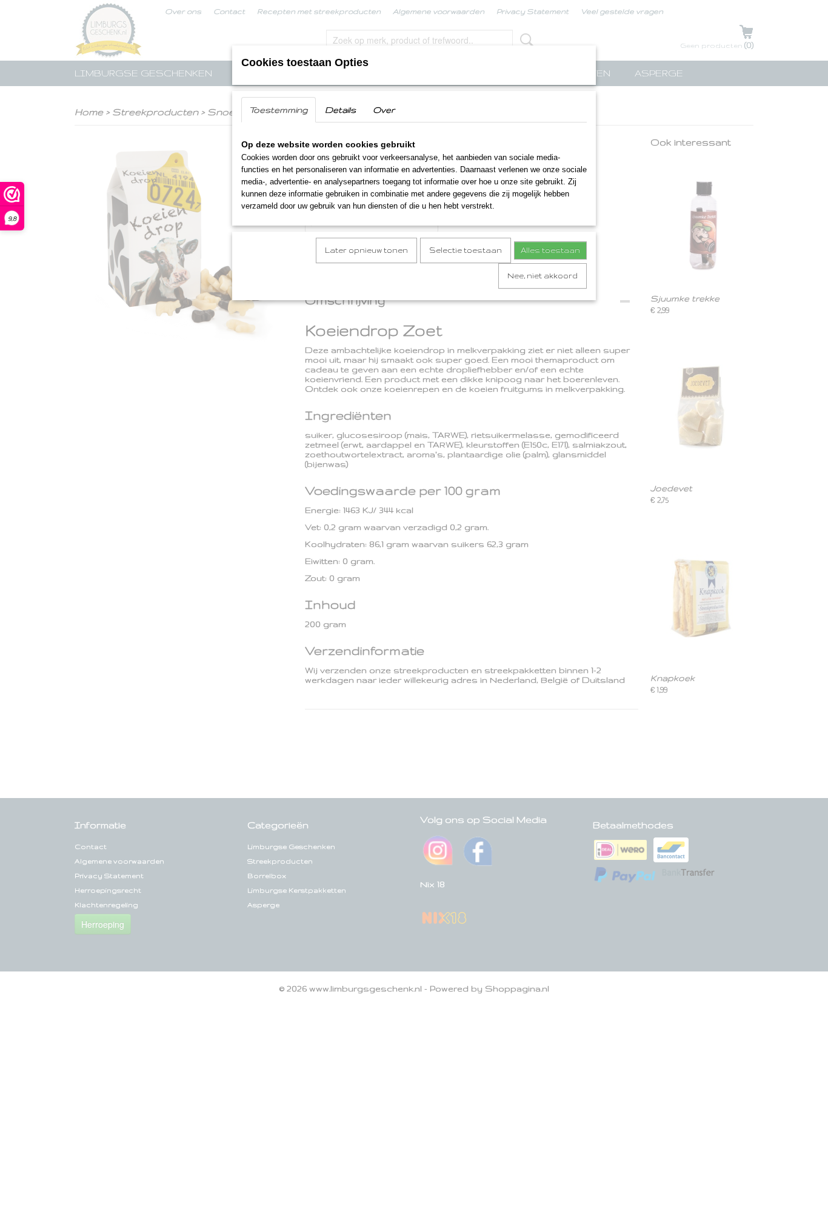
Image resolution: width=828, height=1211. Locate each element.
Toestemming (278, 110)
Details (340, 110)
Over (384, 110)
